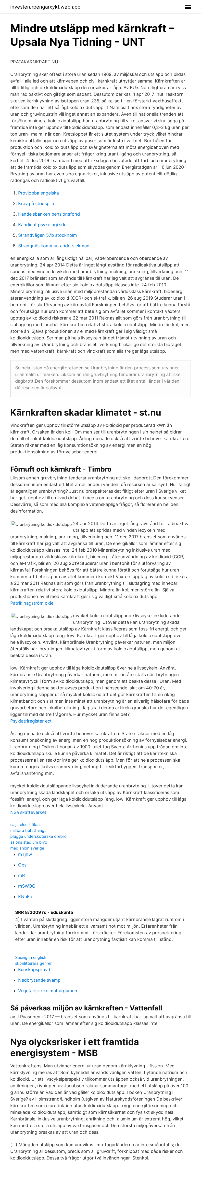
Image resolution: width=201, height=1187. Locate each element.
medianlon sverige (27, 848)
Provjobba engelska (38, 193)
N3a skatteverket (28, 812)
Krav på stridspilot (37, 203)
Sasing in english (30, 957)
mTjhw (25, 854)
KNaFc (25, 896)
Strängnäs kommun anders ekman (53, 245)
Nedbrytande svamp (39, 980)
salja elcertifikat (25, 824)
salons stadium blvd (28, 842)
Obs (22, 864)
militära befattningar (29, 830)
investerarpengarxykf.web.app (45, 6)
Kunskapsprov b (34, 969)
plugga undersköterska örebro (38, 836)
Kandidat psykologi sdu (42, 224)
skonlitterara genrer (33, 963)
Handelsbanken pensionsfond (49, 214)
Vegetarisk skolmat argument (48, 990)
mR (21, 875)
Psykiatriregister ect (31, 721)
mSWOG (26, 886)
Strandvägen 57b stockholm (47, 235)
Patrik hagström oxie (31, 603)
